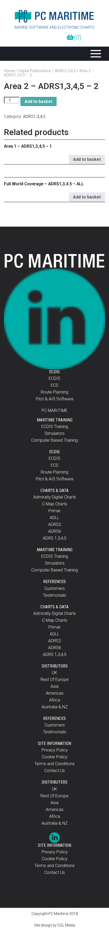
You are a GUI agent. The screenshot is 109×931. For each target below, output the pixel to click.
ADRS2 (54, 524)
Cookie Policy (54, 756)
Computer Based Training (54, 440)
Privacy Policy (55, 750)
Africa (54, 700)
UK (54, 672)
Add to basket (38, 101)
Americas (54, 693)
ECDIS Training (54, 426)
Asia (54, 686)
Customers (54, 588)
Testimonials (54, 595)
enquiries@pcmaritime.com (52, 37)
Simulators (55, 433)
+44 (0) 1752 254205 (37, 37)
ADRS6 (54, 531)
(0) (77, 37)
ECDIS (54, 378)
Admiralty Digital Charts (54, 497)
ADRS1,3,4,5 (65, 70)
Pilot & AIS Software (55, 398)
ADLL (54, 517)
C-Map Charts (54, 503)
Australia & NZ (55, 706)
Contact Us (54, 770)
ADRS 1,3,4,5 (54, 538)
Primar (54, 510)
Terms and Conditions (54, 763)
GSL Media (66, 925)
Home (9, 70)
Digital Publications (34, 70)
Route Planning (54, 392)
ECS (54, 385)
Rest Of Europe (54, 679)
